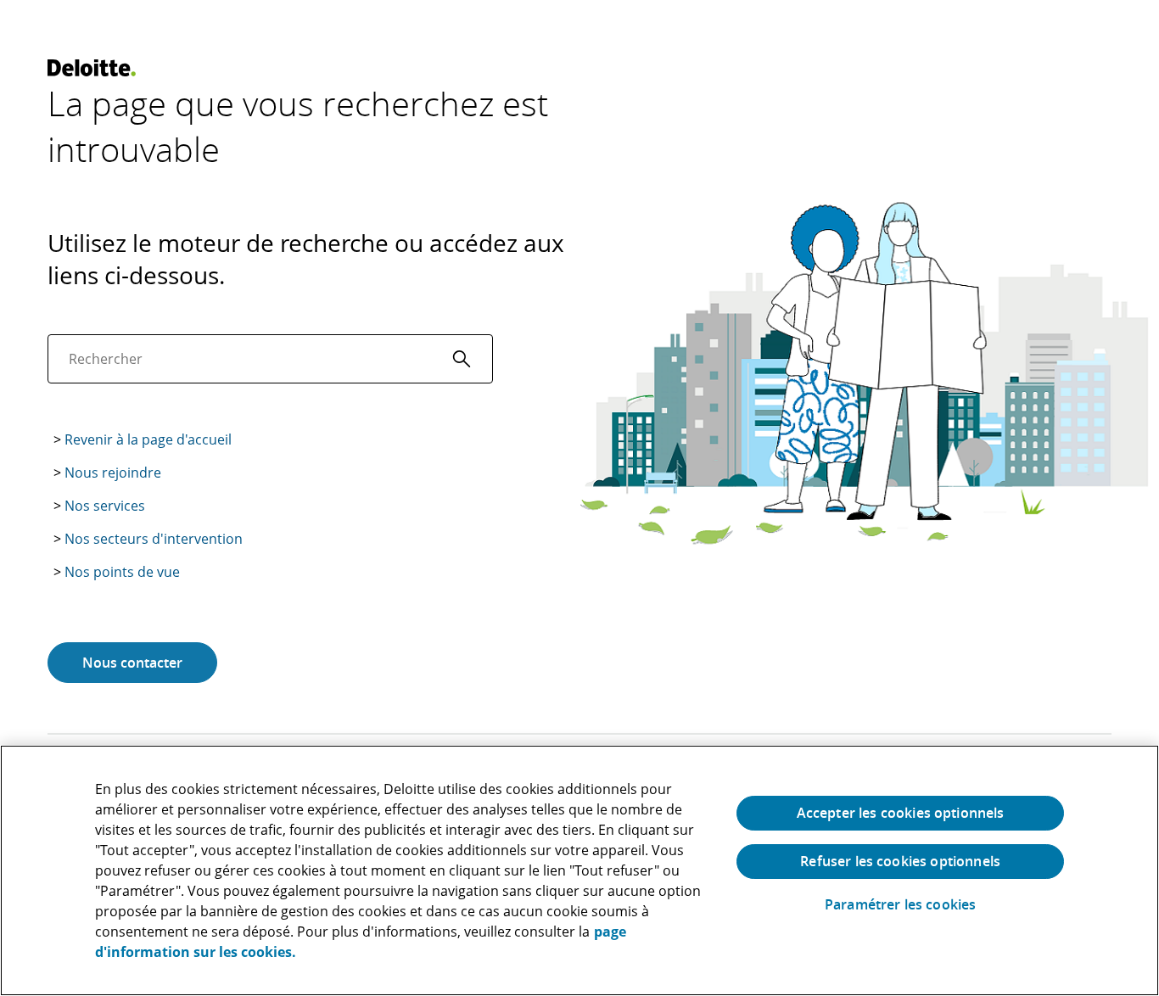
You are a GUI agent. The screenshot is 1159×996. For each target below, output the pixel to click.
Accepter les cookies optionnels (901, 812)
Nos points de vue (122, 571)
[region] (579, 870)
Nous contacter (132, 662)
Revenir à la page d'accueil (148, 439)
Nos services (104, 505)
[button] (461, 359)
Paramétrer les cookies (901, 905)
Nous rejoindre (112, 472)
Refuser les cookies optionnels (900, 861)
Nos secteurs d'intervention (153, 538)
